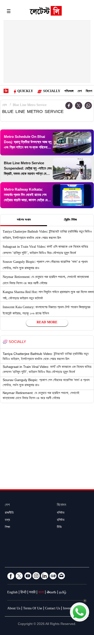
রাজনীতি (9, 513)
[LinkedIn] (44, 575)
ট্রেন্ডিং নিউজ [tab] (70, 220)
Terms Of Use (32, 608)
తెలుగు (51, 592)
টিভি (59, 527)
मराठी (32, 592)
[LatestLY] (45, 12)
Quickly (25, 91)
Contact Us (52, 608)
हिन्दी (23, 592)
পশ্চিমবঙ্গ (69, 91)
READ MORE (47, 322)
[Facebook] (10, 575)
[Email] (61, 575)
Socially (51, 91)
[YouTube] (27, 575)
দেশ (80, 91)
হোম (4, 105)
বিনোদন (61, 505)
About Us (13, 608)
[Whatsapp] (88, 105)
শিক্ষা (7, 527)
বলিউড (61, 513)
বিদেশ (89, 91)
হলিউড (61, 520)
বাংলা (41, 592)
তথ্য (7, 520)
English (12, 592)
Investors (69, 608)
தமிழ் (62, 592)
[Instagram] (36, 575)
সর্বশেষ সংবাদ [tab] (24, 220)
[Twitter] (78, 105)
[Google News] (53, 575)
